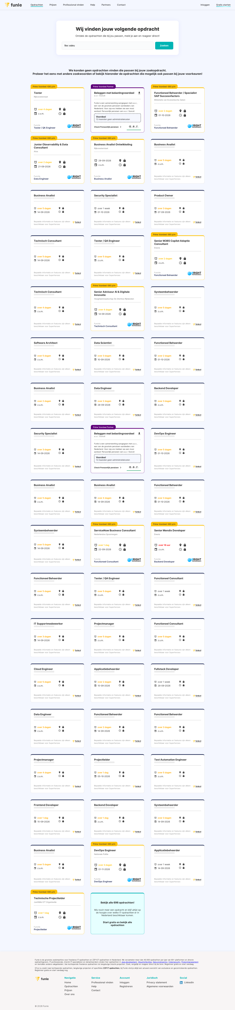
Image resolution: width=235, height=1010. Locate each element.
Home (67, 982)
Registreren (126, 986)
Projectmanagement (189, 962)
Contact (95, 990)
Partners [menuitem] (106, 4)
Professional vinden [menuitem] (73, 4)
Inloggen (124, 982)
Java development (129, 962)
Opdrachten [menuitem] (37, 4)
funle (16, 5)
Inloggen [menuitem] (205, 4)
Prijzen (68, 990)
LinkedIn (189, 982)
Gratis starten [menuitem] (223, 4)
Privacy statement (157, 982)
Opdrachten (71, 986)
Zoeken (164, 45)
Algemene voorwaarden (160, 986)
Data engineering (160, 962)
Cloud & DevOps (145, 962)
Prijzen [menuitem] (53, 4)
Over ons (69, 994)
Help (94, 986)
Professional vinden (102, 982)
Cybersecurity (174, 962)
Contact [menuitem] (121, 4)
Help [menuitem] (92, 4)
